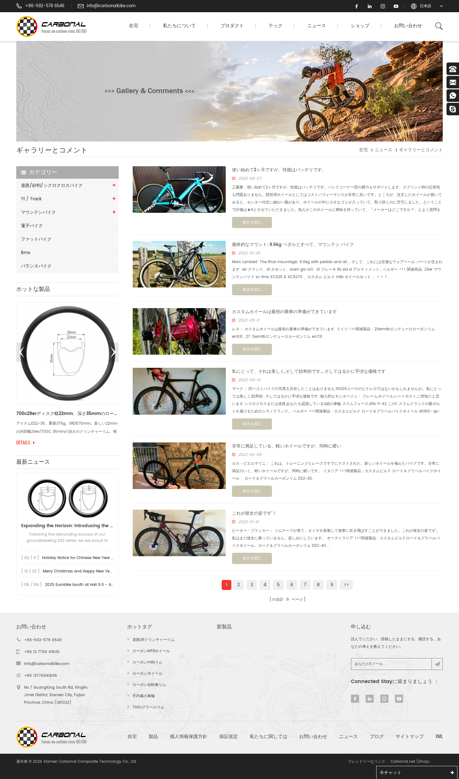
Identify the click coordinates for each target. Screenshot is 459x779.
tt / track (31, 198)
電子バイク (32, 225)
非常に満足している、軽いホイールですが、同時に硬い (286, 446)
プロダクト (232, 26)
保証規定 (228, 736)
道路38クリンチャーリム (153, 640)
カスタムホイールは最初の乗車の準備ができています (284, 311)
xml (439, 736)
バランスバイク (36, 266)
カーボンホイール (147, 674)
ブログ (377, 736)
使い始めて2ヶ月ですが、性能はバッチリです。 (279, 169)
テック (276, 26)
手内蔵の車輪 (143, 696)
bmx (25, 252)
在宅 (133, 26)
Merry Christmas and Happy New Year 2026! (84, 571)
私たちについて (179, 26)
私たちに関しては (268, 736)
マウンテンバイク (38, 212)
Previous (22, 352)
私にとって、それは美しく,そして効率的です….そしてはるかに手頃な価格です (309, 371)
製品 (153, 736)
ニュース (316, 26)
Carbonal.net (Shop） (411, 762)
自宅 (132, 736)
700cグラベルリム (148, 707)
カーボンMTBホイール (151, 651)
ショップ (360, 26)
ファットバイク (36, 239)
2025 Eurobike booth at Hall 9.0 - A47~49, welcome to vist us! (103, 585)
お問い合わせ (408, 26)
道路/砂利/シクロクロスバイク (52, 185)
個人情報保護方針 (188, 736)
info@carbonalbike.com (111, 6)
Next (113, 352)
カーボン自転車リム (149, 685)
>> (346, 584)
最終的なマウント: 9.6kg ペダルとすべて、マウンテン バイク (293, 244)
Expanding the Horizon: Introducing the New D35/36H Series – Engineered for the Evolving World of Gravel (67, 525)
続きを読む (252, 222)
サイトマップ (410, 736)
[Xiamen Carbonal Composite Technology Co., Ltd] (54, 26)
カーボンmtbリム (147, 662)
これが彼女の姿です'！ (254, 513)
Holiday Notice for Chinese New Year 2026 (81, 558)
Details (87, 442)
